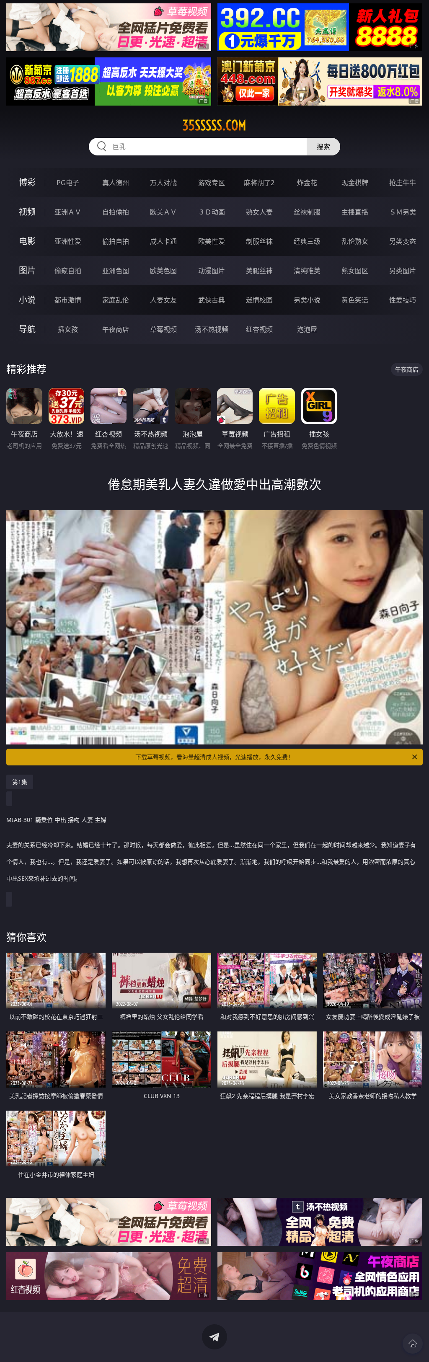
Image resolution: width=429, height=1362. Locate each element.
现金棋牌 (354, 182)
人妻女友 (163, 300)
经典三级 (307, 241)
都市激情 (67, 300)
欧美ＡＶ (163, 212)
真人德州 (115, 182)
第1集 (19, 782)
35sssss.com (214, 125)
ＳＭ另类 (402, 212)
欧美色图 (163, 270)
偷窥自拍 (67, 270)
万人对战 (163, 182)
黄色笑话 (354, 300)
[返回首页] (413, 1344)
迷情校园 (259, 300)
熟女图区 (354, 270)
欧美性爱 (211, 241)
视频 (27, 211)
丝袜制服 (307, 212)
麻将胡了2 (259, 182)
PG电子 (68, 182)
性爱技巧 (402, 300)
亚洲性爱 (67, 241)
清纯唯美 (307, 270)
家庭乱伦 (115, 300)
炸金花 (307, 182)
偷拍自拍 (115, 241)
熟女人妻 (259, 212)
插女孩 (68, 329)
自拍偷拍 (115, 212)
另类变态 (402, 241)
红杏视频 (259, 329)
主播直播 (354, 212)
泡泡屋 (307, 329)
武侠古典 (211, 300)
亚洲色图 (115, 270)
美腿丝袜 (259, 270)
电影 (27, 241)
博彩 (27, 182)
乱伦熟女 (354, 241)
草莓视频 (163, 329)
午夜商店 (115, 329)
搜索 (323, 146)
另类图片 (402, 270)
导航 (27, 329)
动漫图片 (211, 270)
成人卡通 (163, 241)
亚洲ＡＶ (67, 212)
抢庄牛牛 (402, 182)
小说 (27, 299)
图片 (27, 270)
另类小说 (307, 300)
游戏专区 (211, 182)
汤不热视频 (211, 329)
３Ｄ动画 (211, 212)
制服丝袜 (259, 241)
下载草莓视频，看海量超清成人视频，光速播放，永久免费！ (214, 757)
